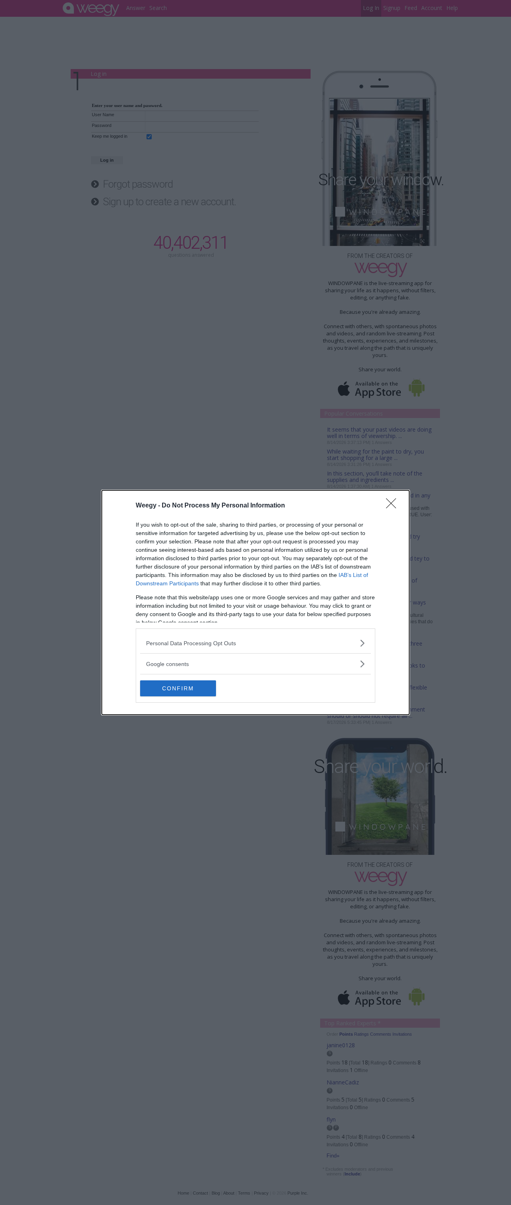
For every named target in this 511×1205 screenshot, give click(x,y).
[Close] (393, 505)
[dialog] (255, 602)
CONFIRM (178, 688)
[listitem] (255, 643)
